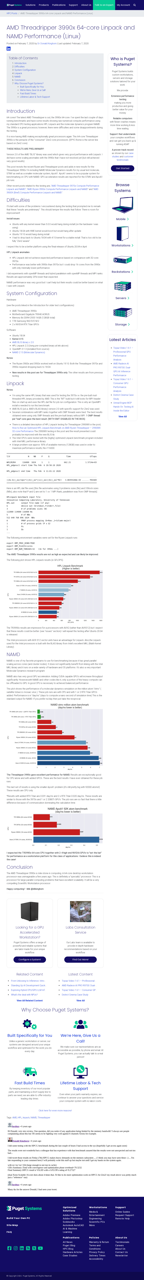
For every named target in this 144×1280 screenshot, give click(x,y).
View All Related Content (30, 1000)
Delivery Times (97, 1255)
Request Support (124, 1215)
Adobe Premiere (71, 1215)
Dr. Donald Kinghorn (47, 43)
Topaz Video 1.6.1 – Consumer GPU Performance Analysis (90, 990)
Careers (119, 1245)
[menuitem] (134, 5)
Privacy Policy (97, 1252)
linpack (26, 1117)
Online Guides (122, 1212)
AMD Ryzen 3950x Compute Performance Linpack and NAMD (57, 189)
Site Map (12, 1225)
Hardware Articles (73, 1252)
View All (80, 1000)
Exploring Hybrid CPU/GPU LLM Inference (31, 990)
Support (73, 5)
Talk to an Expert (104, 5)
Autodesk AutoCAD (73, 1225)
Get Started (122, 168)
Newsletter (121, 1255)
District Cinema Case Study (75, 994)
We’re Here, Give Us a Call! (33, 90)
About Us (86, 5)
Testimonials (122, 1242)
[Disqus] (72, 1157)
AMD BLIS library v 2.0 (23, 342)
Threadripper (44, 1117)
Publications (59, 5)
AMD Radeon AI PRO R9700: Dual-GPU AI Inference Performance (94, 985)
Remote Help (122, 1218)
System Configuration (25, 70)
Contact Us (121, 1252)
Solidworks (69, 1222)
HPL (20, 1117)
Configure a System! (30, 959)
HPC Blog (68, 1248)
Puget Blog (69, 1245)
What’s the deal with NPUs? (24, 994)
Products (44, 5)
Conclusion (19, 80)
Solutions (30, 5)
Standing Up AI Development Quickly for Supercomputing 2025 (42, 985)
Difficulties (19, 66)
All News (67, 1242)
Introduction (20, 63)
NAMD (17, 76)
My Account (123, 5)
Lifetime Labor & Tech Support (35, 97)
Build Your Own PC (18, 1218)
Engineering (95, 1218)
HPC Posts (12, 13)
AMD (14, 1117)
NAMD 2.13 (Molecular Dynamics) (28, 352)
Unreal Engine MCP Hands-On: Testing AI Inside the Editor (123, 406)
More (92, 1225)
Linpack (18, 73)
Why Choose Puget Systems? (29, 83)
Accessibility (96, 1259)
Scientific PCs (97, 1222)
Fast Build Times (28, 93)
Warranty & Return (99, 1242)
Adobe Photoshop (73, 1218)
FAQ (9, 1232)
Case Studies (70, 1255)
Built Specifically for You (32, 86)
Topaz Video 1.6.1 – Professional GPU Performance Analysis (92, 981)
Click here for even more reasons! (55, 1110)
